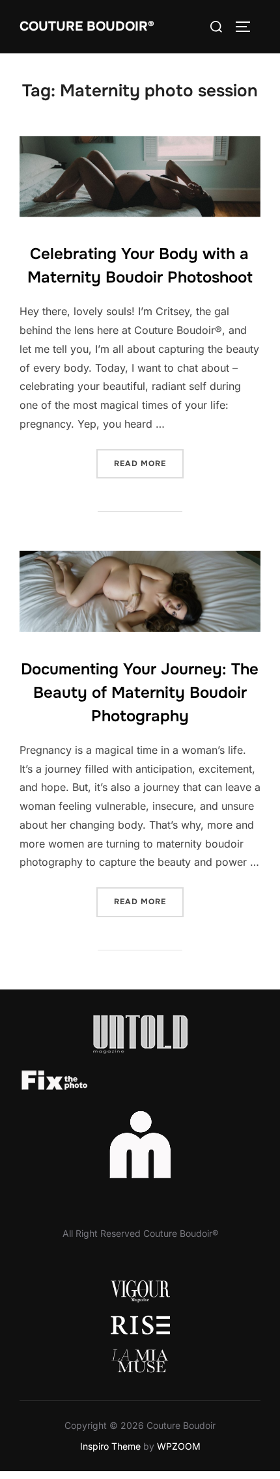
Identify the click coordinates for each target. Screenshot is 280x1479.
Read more (149, 463)
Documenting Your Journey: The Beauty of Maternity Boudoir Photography (140, 692)
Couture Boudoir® (87, 26)
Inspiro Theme (110, 1446)
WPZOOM (179, 1446)
